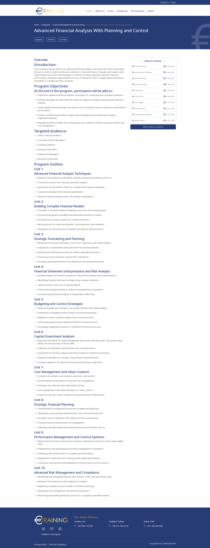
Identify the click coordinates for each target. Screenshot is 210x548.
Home (89, 11)
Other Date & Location (153, 127)
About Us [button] (100, 11)
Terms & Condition (57, 544)
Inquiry (39, 39)
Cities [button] (111, 11)
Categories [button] (122, 11)
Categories (45, 25)
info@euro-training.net (50, 534)
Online (151, 11)
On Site (63, 39)
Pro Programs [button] (138, 11)
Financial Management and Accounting (68, 25)
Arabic (173, 2)
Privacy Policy (40, 544)
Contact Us (164, 2)
